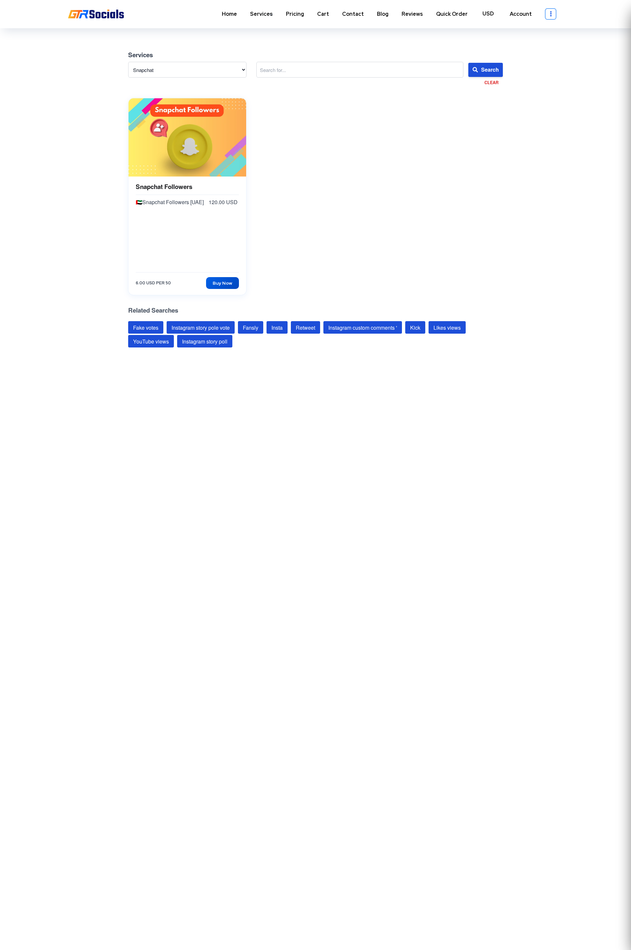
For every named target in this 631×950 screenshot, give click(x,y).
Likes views (447, 327)
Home (229, 14)
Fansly (250, 327)
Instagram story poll (204, 341)
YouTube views (151, 341)
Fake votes (145, 327)
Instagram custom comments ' (362, 327)
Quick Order (452, 14)
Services (261, 14)
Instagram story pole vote (201, 327)
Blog (382, 14)
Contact (353, 14)
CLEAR (491, 82)
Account (521, 14)
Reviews (412, 14)
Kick (415, 327)
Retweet (305, 327)
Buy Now (222, 283)
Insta (277, 327)
